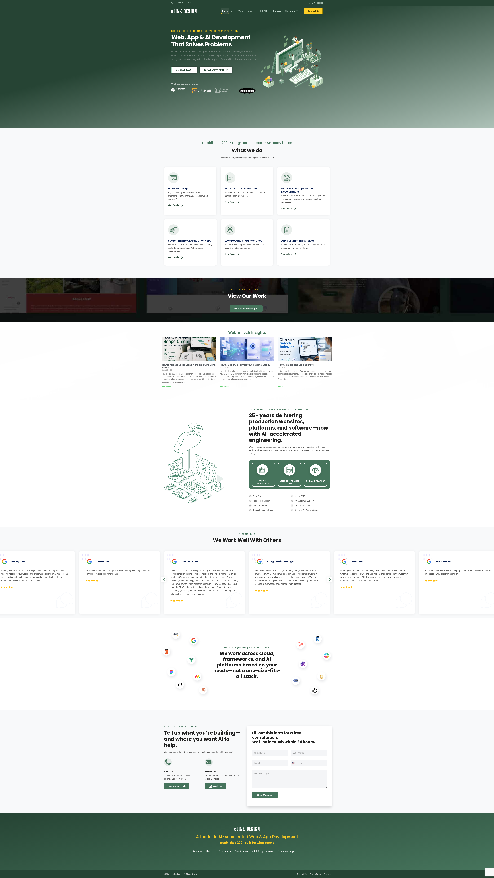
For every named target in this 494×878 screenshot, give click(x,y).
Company (290, 11)
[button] (163, 579)
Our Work (277, 11)
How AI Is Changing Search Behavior (296, 364)
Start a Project (184, 70)
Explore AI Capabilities (216, 70)
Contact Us (313, 11)
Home (225, 11)
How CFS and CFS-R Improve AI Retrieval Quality (245, 364)
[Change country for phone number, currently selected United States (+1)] (294, 763)
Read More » (166, 386)
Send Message (265, 795)
